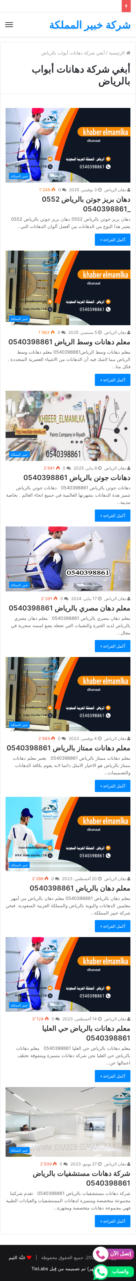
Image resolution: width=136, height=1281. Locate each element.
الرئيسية (117, 53)
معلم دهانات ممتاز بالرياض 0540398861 (68, 748)
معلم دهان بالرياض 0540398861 (80, 888)
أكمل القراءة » (112, 239)
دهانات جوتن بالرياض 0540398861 (76, 477)
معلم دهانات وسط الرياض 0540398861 (69, 342)
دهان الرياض (115, 189)
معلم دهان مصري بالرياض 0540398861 (69, 608)
